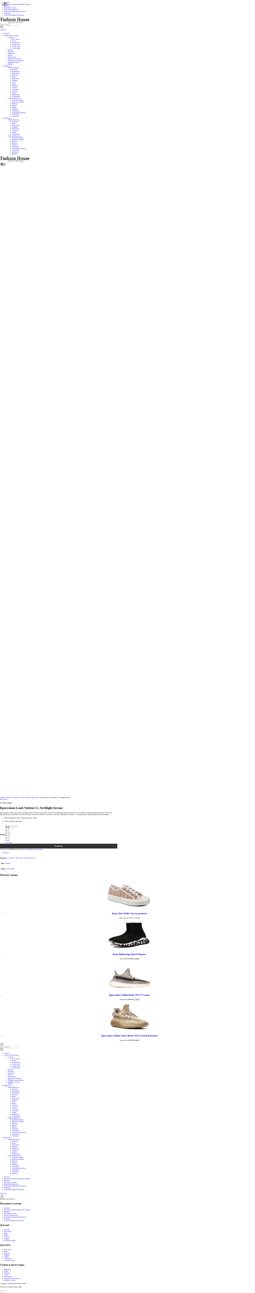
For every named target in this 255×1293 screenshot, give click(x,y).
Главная (2, 797)
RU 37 (13, 858)
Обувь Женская (25, 797)
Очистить (8, 843)
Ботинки (7, 1230)
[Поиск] (1, 27)
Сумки (6, 1275)
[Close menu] (2, 1044)
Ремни (6, 1271)
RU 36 (8, 858)
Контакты (7, 1219)
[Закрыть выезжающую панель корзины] (2, 1196)
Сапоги (6, 1237)
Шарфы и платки (10, 1280)
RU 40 (28, 858)
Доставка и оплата (10, 1213)
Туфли (6, 1235)
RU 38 (18, 858)
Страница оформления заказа (14, 1220)
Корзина (7, 1211)
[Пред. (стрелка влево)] (1, 1292)
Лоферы (6, 1239)
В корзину (59, 846)
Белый (8, 863)
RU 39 (23, 858)
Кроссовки (35, 797)
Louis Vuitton (10, 869)
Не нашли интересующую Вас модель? (17, 1210)
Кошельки (7, 1269)
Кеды (6, 1233)
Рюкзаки (7, 1273)
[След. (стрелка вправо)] (3, 1292)
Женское (16, 797)
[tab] (129, 853)
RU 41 (33, 858)
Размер (2, 834)
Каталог (9, 797)
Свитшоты (7, 1258)
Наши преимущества (11, 1215)
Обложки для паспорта (12, 1278)
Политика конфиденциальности (15, 1217)
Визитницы (8, 1276)
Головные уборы (9, 1240)
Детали (6, 853)
